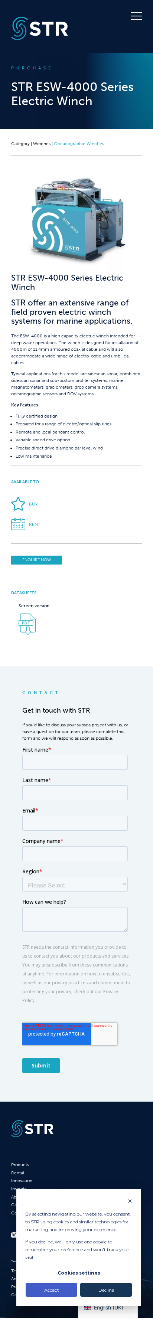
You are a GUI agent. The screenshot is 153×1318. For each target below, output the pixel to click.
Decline (106, 1290)
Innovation (21, 1180)
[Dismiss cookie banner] (130, 1202)
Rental (17, 1172)
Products (20, 1164)
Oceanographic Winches (79, 143)
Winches (42, 143)
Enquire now (36, 559)
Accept (51, 1290)
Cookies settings (79, 1273)
